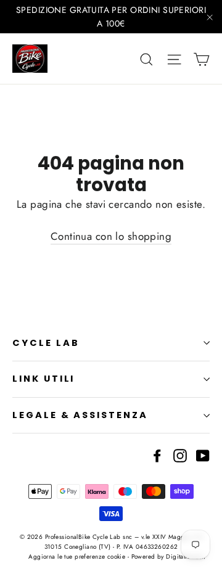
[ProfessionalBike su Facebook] (157, 454)
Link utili (43, 378)
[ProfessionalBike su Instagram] (180, 454)
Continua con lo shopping (111, 236)
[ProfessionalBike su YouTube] (203, 454)
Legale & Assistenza (80, 415)
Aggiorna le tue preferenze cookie (76, 556)
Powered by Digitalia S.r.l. (168, 556)
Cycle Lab (45, 343)
